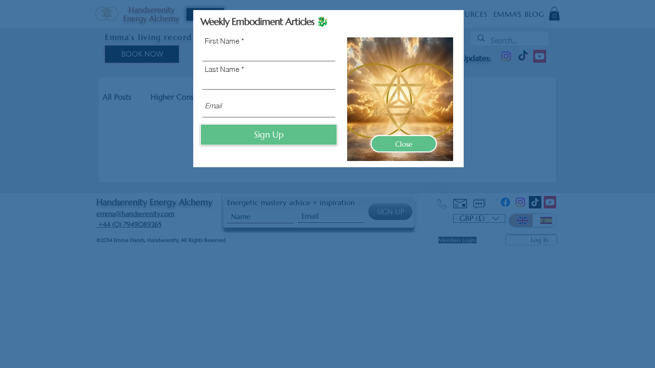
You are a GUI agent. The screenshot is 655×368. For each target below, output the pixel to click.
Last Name (222, 69)
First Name (222, 41)
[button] (404, 143)
